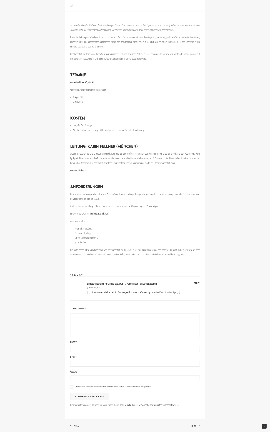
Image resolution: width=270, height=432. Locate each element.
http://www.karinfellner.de (102, 292)
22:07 (98, 288)
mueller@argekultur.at (98, 213)
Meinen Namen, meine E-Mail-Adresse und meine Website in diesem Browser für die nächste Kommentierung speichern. (114, 386)
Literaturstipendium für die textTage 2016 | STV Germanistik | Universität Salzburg (122, 283)
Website (73, 371)
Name (73, 341)
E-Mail (73, 356)
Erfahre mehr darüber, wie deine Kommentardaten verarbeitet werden (149, 405)
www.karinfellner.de (78, 170)
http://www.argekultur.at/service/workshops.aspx (134, 292)
